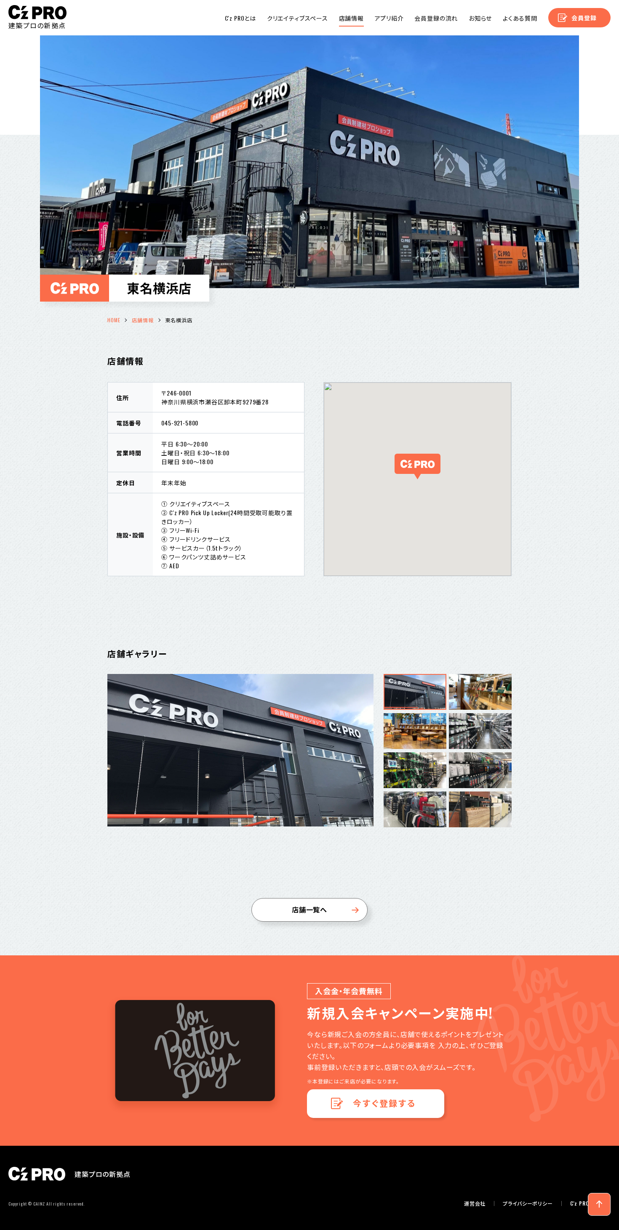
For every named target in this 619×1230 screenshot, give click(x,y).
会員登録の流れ (436, 17)
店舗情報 (351, 17)
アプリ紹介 (389, 17)
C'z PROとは (240, 17)
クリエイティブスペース (297, 17)
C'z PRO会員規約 (590, 1203)
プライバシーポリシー (527, 1203)
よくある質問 (520, 17)
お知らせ (480, 17)
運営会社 (475, 1203)
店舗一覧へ (309, 909)
